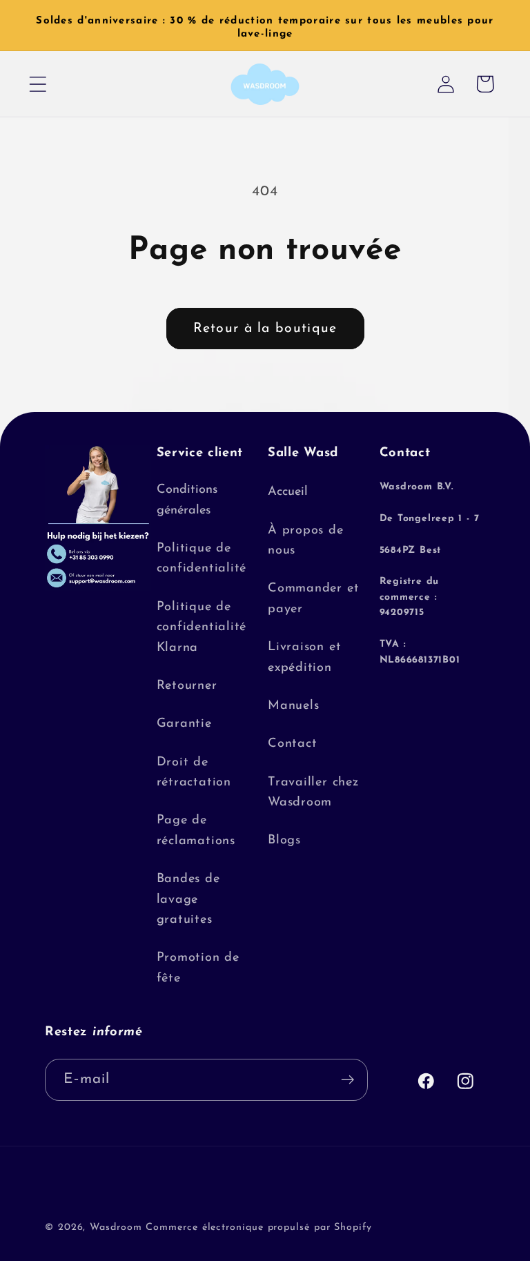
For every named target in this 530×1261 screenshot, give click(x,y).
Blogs (284, 840)
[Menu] (37, 84)
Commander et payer (313, 598)
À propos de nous (306, 540)
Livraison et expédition (304, 657)
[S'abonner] (347, 1080)
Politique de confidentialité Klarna (202, 627)
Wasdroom (115, 1227)
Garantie (184, 723)
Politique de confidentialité (202, 558)
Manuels (293, 705)
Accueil (288, 491)
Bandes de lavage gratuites (188, 899)
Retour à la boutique (265, 328)
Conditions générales (187, 499)
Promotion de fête (198, 967)
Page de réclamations (196, 830)
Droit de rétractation (194, 772)
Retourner (187, 685)
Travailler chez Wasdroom (313, 792)
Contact (292, 743)
